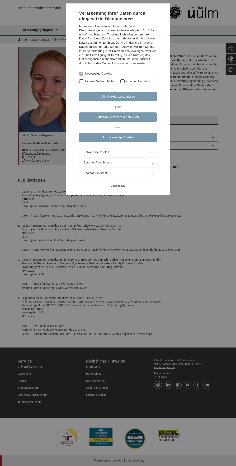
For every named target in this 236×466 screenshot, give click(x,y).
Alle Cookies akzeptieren (118, 96)
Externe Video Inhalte (99, 81)
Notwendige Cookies (98, 73)
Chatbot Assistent (138, 81)
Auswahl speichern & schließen (118, 117)
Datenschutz (118, 185)
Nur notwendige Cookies (118, 137)
